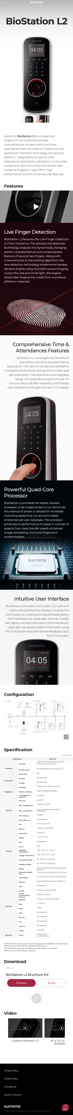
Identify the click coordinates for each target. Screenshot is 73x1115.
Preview (21, 983)
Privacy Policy (11, 1070)
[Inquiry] (65, 1107)
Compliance (10, 1086)
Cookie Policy (11, 1078)
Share (51, 983)
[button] (29, 119)
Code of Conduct (13, 1094)
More (36, 998)
